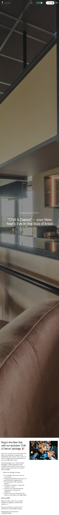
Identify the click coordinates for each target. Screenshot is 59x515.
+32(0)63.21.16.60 (6, 513)
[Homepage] (5, 2)
